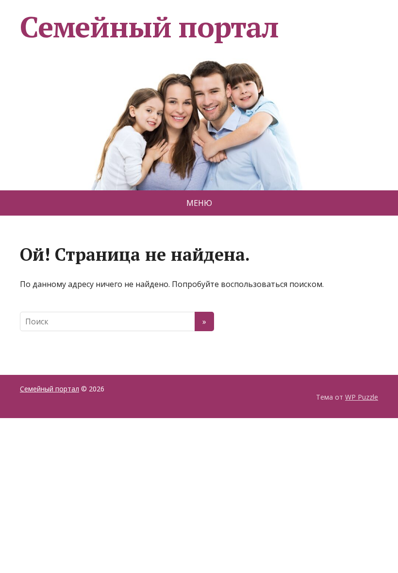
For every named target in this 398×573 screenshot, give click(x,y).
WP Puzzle (361, 397)
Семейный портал (149, 27)
